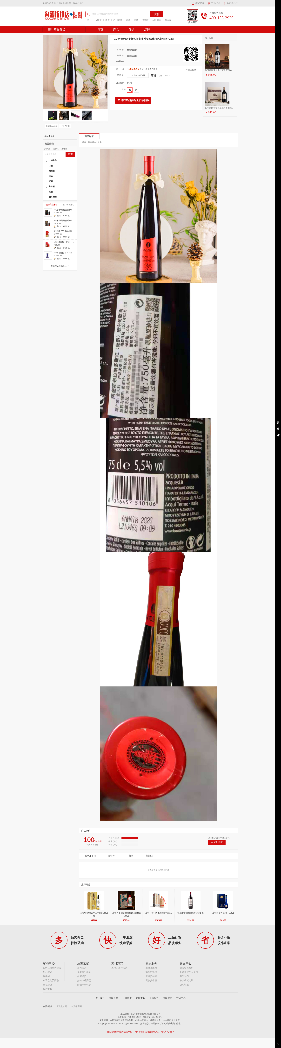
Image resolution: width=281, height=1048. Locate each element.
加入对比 (66, 126)
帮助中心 (140, 998)
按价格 (56, 149)
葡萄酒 (52, 171)
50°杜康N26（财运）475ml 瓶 (66, 242)
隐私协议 (47, 985)
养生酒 (52, 186)
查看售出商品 (84, 972)
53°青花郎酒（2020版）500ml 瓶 (67, 253)
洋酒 (51, 176)
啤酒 (128, 20)
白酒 (51, 165)
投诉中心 (47, 989)
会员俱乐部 (232, 3)
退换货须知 (151, 976)
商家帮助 (167, 998)
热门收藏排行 (68, 204)
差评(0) (149, 856)
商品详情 (89, 136)
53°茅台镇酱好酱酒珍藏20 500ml (67, 210)
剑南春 (167, 20)
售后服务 (154, 998)
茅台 (89, 20)
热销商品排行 (51, 204)
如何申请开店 (84, 980)
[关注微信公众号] (278, 423)
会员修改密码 (186, 968)
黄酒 (51, 192)
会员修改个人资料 (189, 972)
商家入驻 (113, 998)
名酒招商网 (76, 1006)
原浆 (107, 20)
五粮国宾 (156, 20)
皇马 (136, 20)
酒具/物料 (53, 197)
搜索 (70, 154)
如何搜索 (81, 968)
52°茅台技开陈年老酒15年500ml (158, 913)
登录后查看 (132, 50)
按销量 (64, 149)
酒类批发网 (61, 1006)
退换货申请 (151, 980)
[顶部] (278, 435)
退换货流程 (151, 972)
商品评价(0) (90, 856)
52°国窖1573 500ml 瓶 (63, 231)
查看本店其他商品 (60, 266)
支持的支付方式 (119, 968)
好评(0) (111, 856)
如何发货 (81, 976)
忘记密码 (47, 972)
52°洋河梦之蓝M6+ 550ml (223, 913)
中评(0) (130, 856)
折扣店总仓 (49, 136)
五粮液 (98, 20)
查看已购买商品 (51, 980)
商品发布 (184, 976)
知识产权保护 (84, 985)
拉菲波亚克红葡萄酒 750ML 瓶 (190, 913)
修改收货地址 (186, 980)
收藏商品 (51, 126)
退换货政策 (151, 968)
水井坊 (145, 20)
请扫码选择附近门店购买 (135, 100)
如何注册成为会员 (52, 968)
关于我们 (215, 3)
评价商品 (218, 842)
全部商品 (53, 160)
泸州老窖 (117, 20)
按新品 (47, 149)
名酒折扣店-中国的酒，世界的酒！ (67, 3)
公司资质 (184, 985)
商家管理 (199, 3)
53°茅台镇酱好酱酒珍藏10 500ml (67, 220)
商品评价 (85, 830)
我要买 (46, 976)
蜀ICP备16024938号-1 (153, 1017)
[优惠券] (278, 429)
